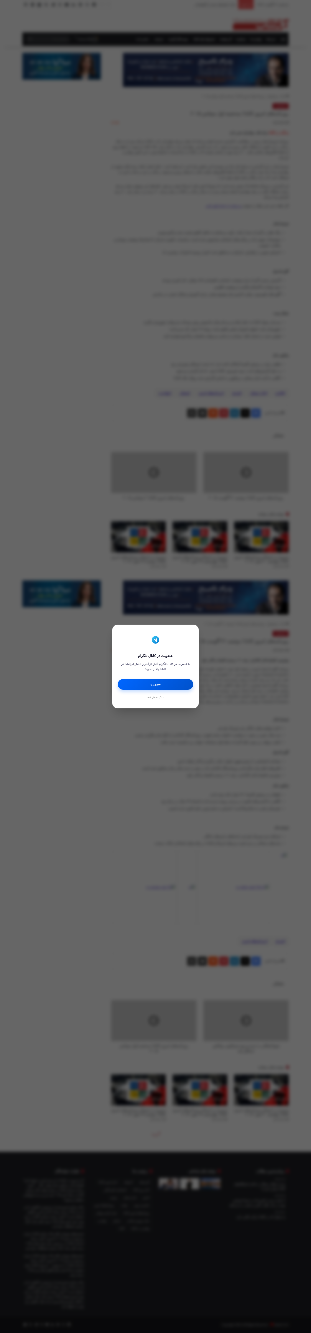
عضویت (155, 684)
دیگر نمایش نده (155, 697)
